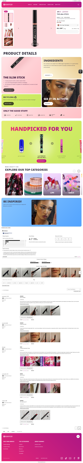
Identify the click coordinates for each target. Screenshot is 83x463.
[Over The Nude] (57, 22)
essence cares (50, 4)
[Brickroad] (59, 22)
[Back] (30, 143)
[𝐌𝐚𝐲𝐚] (44, 212)
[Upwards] (78, 436)
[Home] (8, 4)
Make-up (30, 4)
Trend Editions (42, 4)
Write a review (67, 17)
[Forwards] (52, 143)
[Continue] (78, 171)
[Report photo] (33, 201)
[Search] (78, 4)
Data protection (44, 458)
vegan (60, 11)
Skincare (35, 4)
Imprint (37, 458)
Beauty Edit (57, 4)
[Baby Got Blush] (60, 22)
